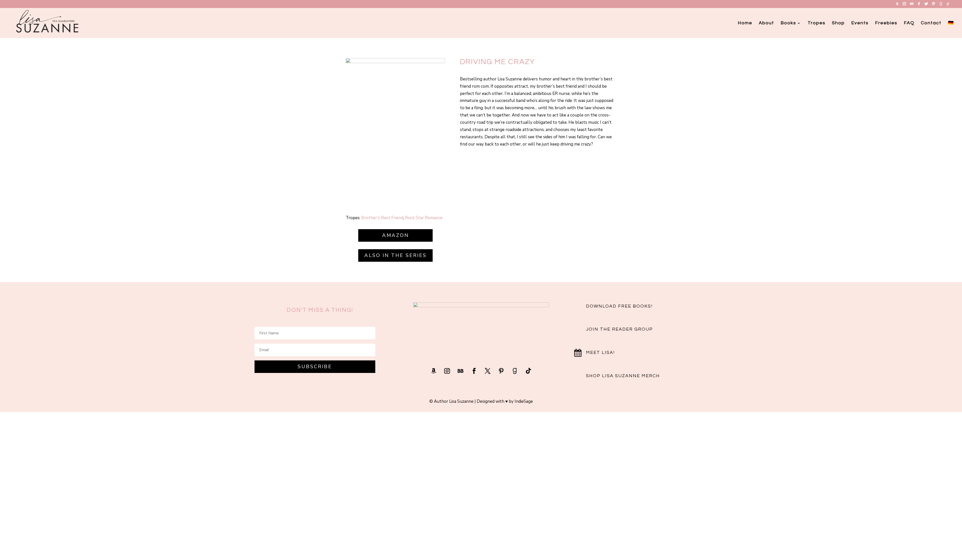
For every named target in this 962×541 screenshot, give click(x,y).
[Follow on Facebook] (474, 371)
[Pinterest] (933, 5)
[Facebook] (919, 5)
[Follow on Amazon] (433, 371)
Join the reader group (619, 329)
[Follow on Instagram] (447, 371)
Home (745, 23)
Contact (931, 23)
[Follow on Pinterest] (501, 371)
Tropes (816, 23)
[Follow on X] (488, 371)
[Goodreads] (941, 5)
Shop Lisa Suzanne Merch (623, 375)
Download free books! (619, 306)
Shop (838, 23)
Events (860, 23)
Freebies (886, 23)
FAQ (909, 23)
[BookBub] (912, 5)
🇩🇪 (951, 23)
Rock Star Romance (423, 218)
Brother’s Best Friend (382, 218)
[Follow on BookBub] (460, 371)
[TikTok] (948, 5)
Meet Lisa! (600, 352)
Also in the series (395, 255)
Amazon (395, 235)
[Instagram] (904, 5)
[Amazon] (897, 5)
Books (788, 23)
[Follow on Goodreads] (515, 371)
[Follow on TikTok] (528, 371)
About (766, 23)
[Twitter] (926, 5)
